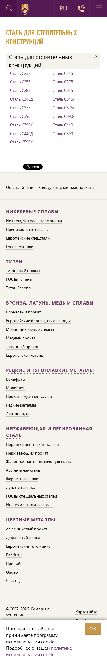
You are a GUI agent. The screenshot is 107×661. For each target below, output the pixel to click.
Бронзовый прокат (23, 312)
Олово (12, 572)
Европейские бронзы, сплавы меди (38, 320)
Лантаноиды (17, 413)
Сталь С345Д (21, 99)
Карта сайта (86, 611)
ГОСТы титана (19, 279)
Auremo (26, 9)
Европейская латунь (24, 355)
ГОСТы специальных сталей (31, 496)
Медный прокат (20, 338)
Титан (14, 262)
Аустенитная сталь (23, 470)
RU (63, 8)
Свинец (13, 580)
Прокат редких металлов (29, 396)
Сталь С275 (63, 81)
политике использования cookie (39, 651)
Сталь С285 (20, 90)
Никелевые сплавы (32, 212)
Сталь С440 (63, 125)
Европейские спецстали (28, 238)
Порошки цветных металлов (32, 444)
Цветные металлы (31, 520)
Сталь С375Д (64, 107)
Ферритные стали (22, 478)
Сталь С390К (21, 125)
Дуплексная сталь (22, 487)
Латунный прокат (22, 346)
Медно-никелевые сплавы (30, 329)
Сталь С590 (63, 133)
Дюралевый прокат (24, 537)
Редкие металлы (21, 405)
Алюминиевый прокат (26, 529)
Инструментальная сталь (29, 504)
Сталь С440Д (21, 133)
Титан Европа (18, 288)
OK (93, 628)
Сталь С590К (21, 142)
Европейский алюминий (28, 546)
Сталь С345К (64, 99)
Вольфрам (15, 379)
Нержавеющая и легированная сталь (49, 432)
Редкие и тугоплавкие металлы (50, 370)
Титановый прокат (23, 270)
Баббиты (14, 554)
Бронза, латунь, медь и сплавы (50, 303)
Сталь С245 (63, 73)
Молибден (15, 387)
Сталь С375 (20, 107)
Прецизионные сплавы (27, 229)
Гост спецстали (19, 246)
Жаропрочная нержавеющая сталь (38, 461)
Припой (13, 563)
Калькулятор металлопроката (66, 187)
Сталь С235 (20, 73)
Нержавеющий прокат (27, 453)
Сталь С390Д (64, 116)
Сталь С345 (63, 90)
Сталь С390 (20, 116)
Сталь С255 (20, 81)
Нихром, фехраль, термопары (34, 220)
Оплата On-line (19, 187)
